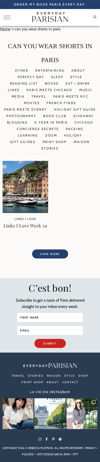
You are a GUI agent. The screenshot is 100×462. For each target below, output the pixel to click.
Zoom (51, 135)
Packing (74, 129)
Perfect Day (31, 77)
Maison (82, 142)
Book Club (54, 116)
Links (14, 90)
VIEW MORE (50, 254)
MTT (75, 454)
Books (52, 83)
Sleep (57, 77)
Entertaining (50, 70)
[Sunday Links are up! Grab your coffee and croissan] (18, 413)
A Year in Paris (50, 122)
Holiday (73, 135)
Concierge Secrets (38, 129)
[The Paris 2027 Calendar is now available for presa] (50, 413)
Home (5, 29)
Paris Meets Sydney (25, 109)
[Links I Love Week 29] (25, 211)
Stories (49, 148)
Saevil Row (62, 454)
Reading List (24, 83)
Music (85, 90)
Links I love (25, 219)
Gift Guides (23, 142)
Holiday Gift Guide (75, 109)
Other (21, 70)
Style (76, 77)
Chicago (83, 122)
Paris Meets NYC (71, 96)
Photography (21, 116)
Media (18, 96)
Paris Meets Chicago (49, 90)
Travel (38, 96)
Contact (70, 382)
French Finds (61, 103)
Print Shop (55, 142)
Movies (32, 103)
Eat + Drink (78, 83)
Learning (28, 135)
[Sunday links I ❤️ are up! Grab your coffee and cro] (82, 413)
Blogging (17, 122)
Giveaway (83, 116)
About (78, 70)
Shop (83, 375)
